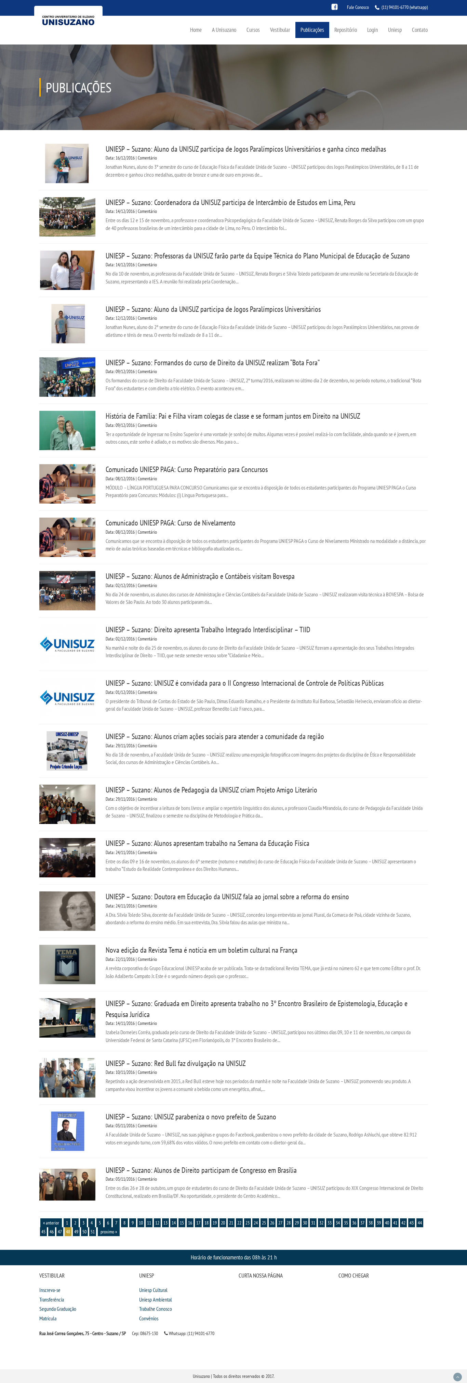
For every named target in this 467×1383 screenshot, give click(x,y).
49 (76, 1232)
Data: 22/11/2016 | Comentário (131, 959)
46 (52, 1232)
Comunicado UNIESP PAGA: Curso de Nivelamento (171, 523)
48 (68, 1232)
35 (346, 1223)
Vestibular (280, 30)
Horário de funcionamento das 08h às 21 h (234, 1257)
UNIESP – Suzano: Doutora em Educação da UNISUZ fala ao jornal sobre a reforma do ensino (227, 896)
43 (412, 1223)
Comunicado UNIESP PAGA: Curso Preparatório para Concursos (187, 469)
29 (297, 1223)
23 (247, 1223)
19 (215, 1223)
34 (338, 1223)
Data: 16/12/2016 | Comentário (131, 158)
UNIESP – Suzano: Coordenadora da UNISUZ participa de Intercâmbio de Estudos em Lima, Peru (231, 202)
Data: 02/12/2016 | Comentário (131, 585)
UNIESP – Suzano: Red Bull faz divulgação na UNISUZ (176, 1063)
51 (93, 1232)
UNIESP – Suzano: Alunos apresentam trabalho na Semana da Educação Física (207, 843)
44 (420, 1223)
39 (379, 1223)
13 (165, 1223)
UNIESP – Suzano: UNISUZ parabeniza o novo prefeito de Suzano (191, 1116)
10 (141, 1223)
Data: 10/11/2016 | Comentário (131, 1072)
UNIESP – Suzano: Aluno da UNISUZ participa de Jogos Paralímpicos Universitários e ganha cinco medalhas (246, 149)
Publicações (312, 30)
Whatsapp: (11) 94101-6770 (191, 1333)
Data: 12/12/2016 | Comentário (131, 318)
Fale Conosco (358, 7)
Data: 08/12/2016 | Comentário (131, 478)
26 (272, 1223)
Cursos (253, 30)
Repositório (345, 30)
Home (196, 30)
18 (206, 1223)
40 (387, 1223)
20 (223, 1223)
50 (84, 1232)
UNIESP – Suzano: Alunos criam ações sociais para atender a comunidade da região (215, 736)
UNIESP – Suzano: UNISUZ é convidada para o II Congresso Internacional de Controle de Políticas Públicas (245, 683)
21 (231, 1223)
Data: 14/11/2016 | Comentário (131, 1023)
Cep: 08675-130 (145, 1333)
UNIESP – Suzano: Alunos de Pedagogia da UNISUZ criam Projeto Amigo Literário (211, 790)
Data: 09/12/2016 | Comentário (131, 371)
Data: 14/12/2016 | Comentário (131, 211)
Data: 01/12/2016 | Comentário (131, 692)
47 (60, 1232)
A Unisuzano (224, 30)
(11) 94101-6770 (395, 7)
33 (330, 1223)
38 (371, 1223)
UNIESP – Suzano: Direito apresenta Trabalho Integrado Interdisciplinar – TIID (208, 629)
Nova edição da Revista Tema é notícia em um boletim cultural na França (201, 950)
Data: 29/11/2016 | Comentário (131, 746)
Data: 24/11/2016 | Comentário (131, 852)
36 (354, 1223)
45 (43, 1232)
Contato (420, 30)
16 (190, 1223)
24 (256, 1223)
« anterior (51, 1223)
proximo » (109, 1232)
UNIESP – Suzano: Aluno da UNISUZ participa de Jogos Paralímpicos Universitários (213, 309)
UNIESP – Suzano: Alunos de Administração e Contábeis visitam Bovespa (200, 576)
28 (288, 1223)
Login (372, 30)
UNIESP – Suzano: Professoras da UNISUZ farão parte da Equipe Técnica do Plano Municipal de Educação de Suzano (258, 256)
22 (239, 1223)
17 (198, 1223)
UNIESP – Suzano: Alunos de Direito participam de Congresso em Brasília (201, 1170)
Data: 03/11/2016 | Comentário (131, 1125)
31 (313, 1223)
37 (362, 1223)
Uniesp (395, 30)
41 (395, 1223)
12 (157, 1223)
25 (264, 1223)
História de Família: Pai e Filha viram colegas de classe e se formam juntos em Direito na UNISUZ (233, 416)
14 (174, 1223)
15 (182, 1223)
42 (403, 1223)
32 (321, 1223)
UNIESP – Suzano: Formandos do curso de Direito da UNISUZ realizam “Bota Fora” (213, 362)
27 (280, 1223)
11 (149, 1223)
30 (305, 1223)
